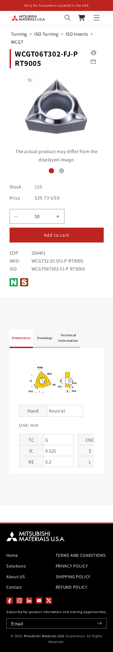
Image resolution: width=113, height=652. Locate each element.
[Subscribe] (99, 623)
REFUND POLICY (71, 587)
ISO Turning (46, 34)
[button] (97, 18)
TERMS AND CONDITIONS (80, 555)
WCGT (17, 42)
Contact (14, 587)
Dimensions (21, 338)
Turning (19, 34)
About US (15, 577)
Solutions (16, 566)
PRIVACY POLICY (72, 566)
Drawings (44, 338)
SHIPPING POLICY (73, 577)
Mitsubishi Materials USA (44, 636)
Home (12, 555)
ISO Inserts (77, 34)
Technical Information (68, 338)
